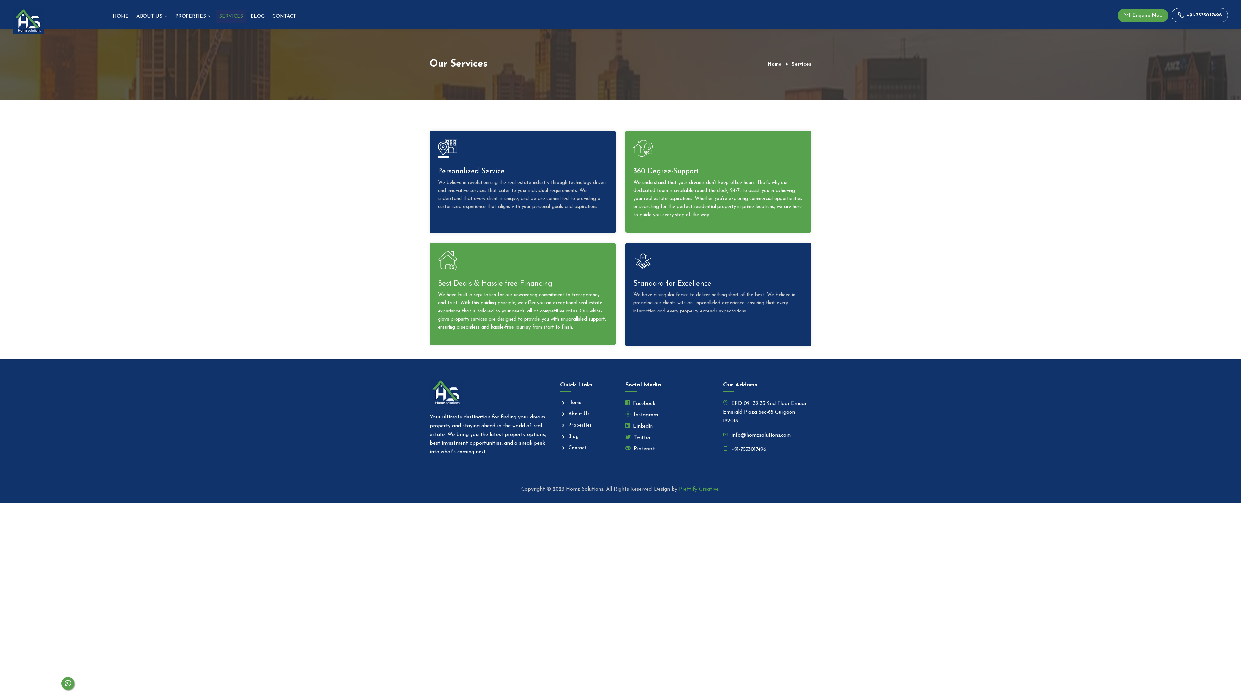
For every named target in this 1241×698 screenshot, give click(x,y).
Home (121, 16)
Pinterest (643, 448)
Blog (258, 16)
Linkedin (642, 426)
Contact (284, 16)
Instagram (645, 415)
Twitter (641, 437)
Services (231, 16)
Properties (190, 16)
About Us (149, 16)
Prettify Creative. (699, 489)
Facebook (643, 403)
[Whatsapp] (67, 683)
